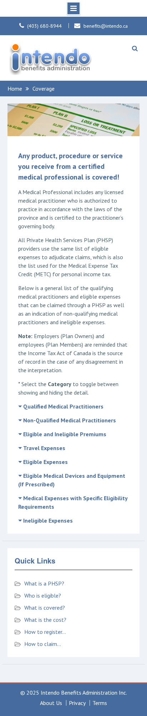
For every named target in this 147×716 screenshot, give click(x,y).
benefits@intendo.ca (105, 26)
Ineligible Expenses (48, 520)
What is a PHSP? (44, 583)
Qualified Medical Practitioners (63, 406)
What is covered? (44, 607)
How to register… (45, 631)
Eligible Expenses (45, 461)
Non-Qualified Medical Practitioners (69, 420)
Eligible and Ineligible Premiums (64, 434)
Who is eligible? (42, 595)
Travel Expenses (44, 447)
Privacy (77, 703)
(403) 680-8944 (44, 26)
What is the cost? (45, 619)
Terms (99, 703)
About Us (51, 703)
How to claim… (42, 643)
